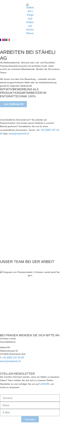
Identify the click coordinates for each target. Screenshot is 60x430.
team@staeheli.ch (10, 361)
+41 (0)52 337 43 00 (13, 357)
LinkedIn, (45, 384)
